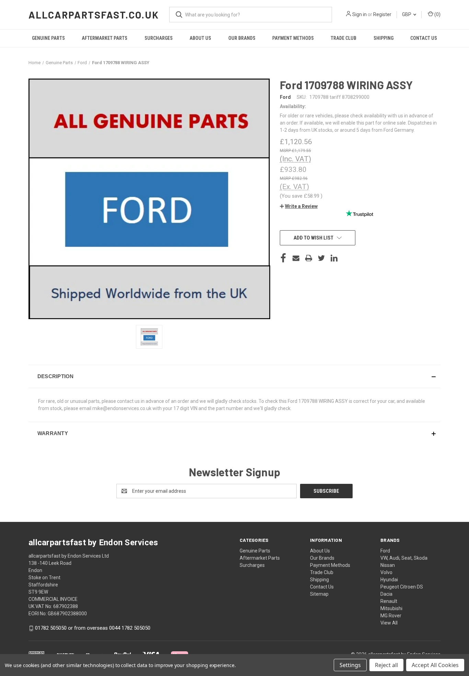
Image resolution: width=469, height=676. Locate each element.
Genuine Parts (48, 38)
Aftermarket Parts (104, 38)
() (437, 14)
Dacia (386, 594)
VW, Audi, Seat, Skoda (403, 558)
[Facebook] (283, 258)
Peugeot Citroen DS (401, 587)
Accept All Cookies (435, 665)
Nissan (387, 565)
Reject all (386, 665)
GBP (407, 14)
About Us (200, 38)
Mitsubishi (391, 608)
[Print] (308, 258)
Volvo (386, 572)
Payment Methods (293, 38)
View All (389, 623)
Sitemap (319, 594)
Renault (388, 601)
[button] (299, 206)
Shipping (383, 38)
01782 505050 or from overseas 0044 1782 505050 (92, 628)
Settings (350, 665)
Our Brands (241, 38)
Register (382, 14)
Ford (385, 550)
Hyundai (389, 579)
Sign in (359, 14)
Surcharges (159, 38)
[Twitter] (321, 258)
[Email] (296, 258)
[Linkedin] (334, 258)
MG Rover (390, 615)
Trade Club (343, 38)
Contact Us (423, 38)
